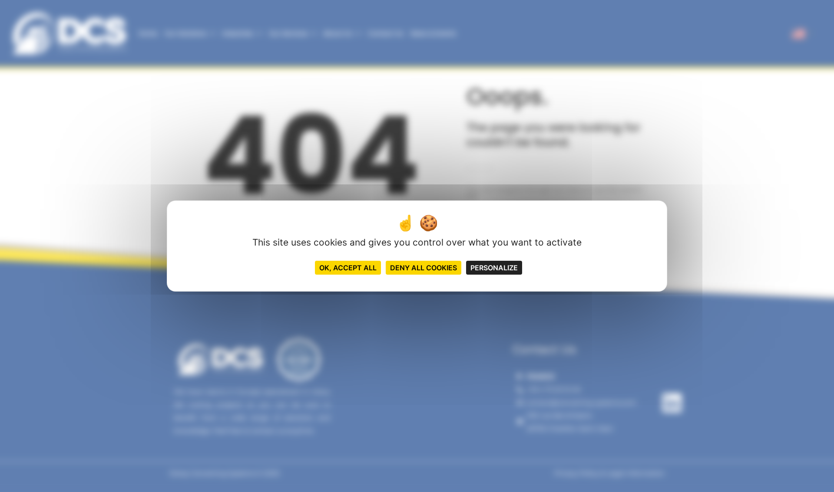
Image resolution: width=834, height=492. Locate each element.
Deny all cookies (423, 267)
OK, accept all (348, 267)
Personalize (494, 267)
